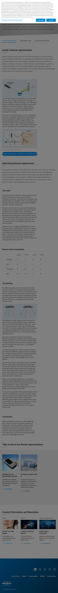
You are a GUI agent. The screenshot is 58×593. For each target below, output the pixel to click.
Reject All (51, 20)
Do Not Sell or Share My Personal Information (12, 20)
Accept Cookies (40, 20)
